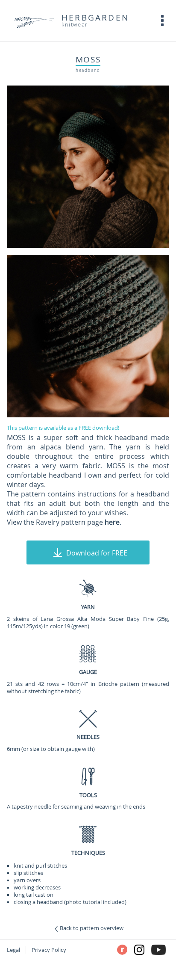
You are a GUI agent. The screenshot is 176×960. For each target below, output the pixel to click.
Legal (13, 950)
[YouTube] (158, 950)
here (112, 522)
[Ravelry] (122, 950)
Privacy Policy (49, 950)
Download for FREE (96, 553)
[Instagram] (139, 950)
